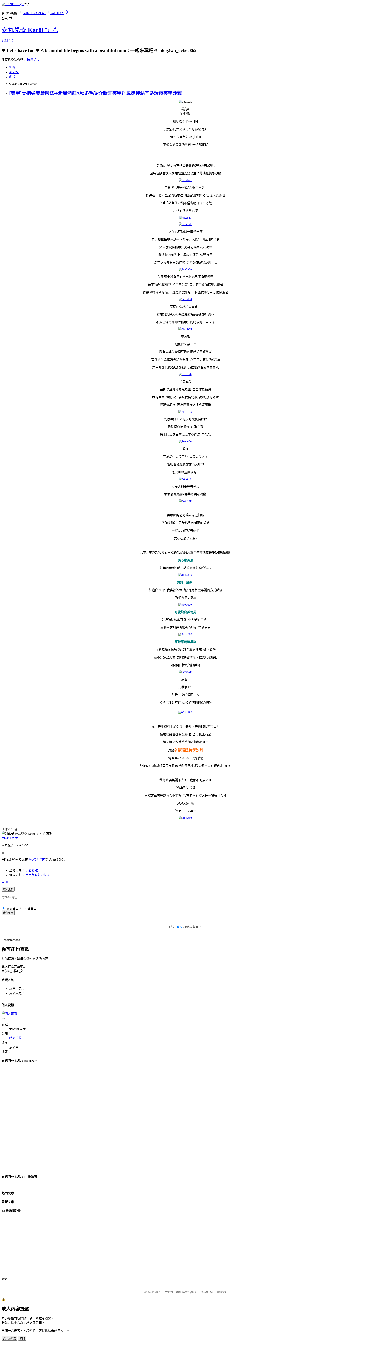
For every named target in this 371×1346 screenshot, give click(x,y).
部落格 (14, 72)
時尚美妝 (33, 59)
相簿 (12, 67)
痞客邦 (33, 859)
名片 (12, 76)
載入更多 (8, 889)
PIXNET (156, 1292)
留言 (42, 859)
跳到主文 (8, 40)
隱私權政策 (207, 1292)
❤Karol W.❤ (10, 837)
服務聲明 (222, 1292)
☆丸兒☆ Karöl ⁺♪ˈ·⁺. (30, 29)
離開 (22, 1338)
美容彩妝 (32, 870)
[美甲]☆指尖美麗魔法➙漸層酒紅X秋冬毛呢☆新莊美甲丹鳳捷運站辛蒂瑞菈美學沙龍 (95, 93)
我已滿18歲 (9, 1338)
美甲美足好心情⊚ (38, 875)
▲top (5, 881)
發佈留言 (8, 912)
